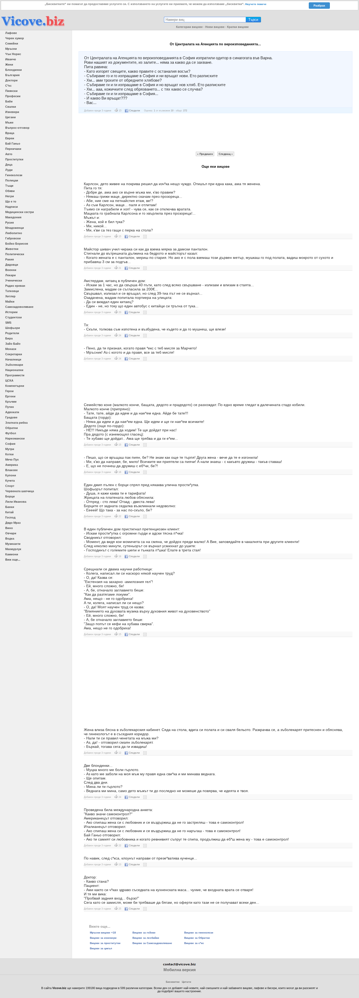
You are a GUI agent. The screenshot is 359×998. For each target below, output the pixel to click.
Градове (11, 417)
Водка (9, 538)
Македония (13, 217)
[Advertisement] (215, 132)
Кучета (10, 480)
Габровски (13, 238)
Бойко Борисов (16, 243)
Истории (11, 312)
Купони (10, 475)
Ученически (13, 280)
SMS (8, 322)
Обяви (10, 190)
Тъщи (9, 185)
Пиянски (11, 90)
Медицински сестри (19, 212)
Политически (14, 254)
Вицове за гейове (144, 932)
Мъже (9, 122)
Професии (12, 96)
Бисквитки (173, 981)
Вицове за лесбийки (145, 937)
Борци (10, 496)
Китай (9, 512)
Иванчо (10, 59)
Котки (9, 454)
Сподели (134, 110)
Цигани (10, 117)
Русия (9, 222)
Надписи (11, 206)
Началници (13, 359)
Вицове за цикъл (101, 948)
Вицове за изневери (103, 937)
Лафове (11, 32)
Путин (9, 406)
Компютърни (14, 385)
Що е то (10, 201)
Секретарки (13, 354)
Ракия (9, 259)
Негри (9, 196)
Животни (11, 248)
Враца (9, 133)
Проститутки (14, 159)
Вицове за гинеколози (198, 932)
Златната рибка (16, 422)
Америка (11, 464)
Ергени (10, 396)
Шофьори (12, 327)
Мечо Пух (12, 459)
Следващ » (226, 153)
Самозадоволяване (19, 306)
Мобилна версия (179, 969)
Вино (9, 528)
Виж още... (12, 559)
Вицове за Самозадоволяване (152, 943)
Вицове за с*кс (194, 943)
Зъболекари (14, 364)
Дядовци (11, 264)
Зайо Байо (12, 343)
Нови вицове (214, 26)
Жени (9, 64)
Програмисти (14, 375)
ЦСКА (9, 380)
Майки (9, 301)
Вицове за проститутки (105, 943)
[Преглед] (145, 236)
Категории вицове (189, 26)
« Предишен (205, 153)
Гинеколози (13, 175)
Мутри (9, 449)
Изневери (12, 111)
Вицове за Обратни (197, 937)
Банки (9, 506)
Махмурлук (13, 549)
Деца (8, 164)
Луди (9, 169)
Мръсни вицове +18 (103, 932)
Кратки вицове (238, 26)
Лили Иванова (15, 501)
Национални (14, 370)
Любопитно (13, 233)
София (10, 443)
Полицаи (11, 180)
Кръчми (11, 401)
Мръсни (11, 48)
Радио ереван (15, 285)
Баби (9, 101)
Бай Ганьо (12, 143)
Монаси (10, 348)
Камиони (11, 554)
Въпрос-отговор (17, 127)
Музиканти (12, 543)
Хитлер (10, 296)
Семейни (11, 43)
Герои (9, 391)
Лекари (10, 275)
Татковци (12, 291)
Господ (10, 517)
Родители (12, 333)
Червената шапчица (19, 491)
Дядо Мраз (12, 522)
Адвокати (12, 412)
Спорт (9, 485)
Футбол (10, 433)
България (12, 75)
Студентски (13, 317)
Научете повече (255, 4)
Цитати (186, 981)
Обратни (11, 427)
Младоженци (14, 227)
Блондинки (13, 69)
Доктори (11, 80)
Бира (9, 338)
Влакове (11, 470)
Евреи (9, 138)
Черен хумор (14, 38)
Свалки (10, 106)
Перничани (13, 148)
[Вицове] (33, 26)
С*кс (8, 85)
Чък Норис (13, 54)
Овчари (10, 533)
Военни (10, 269)
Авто (8, 154)
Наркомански (15, 438)
